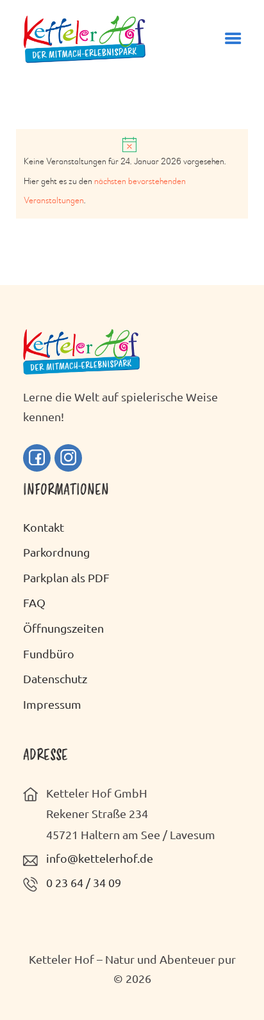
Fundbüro (48, 653)
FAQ (34, 602)
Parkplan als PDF (66, 577)
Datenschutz (55, 678)
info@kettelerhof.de (99, 858)
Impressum (52, 704)
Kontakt (43, 527)
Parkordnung (56, 552)
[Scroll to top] (235, 983)
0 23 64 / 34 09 (83, 882)
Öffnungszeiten (63, 628)
